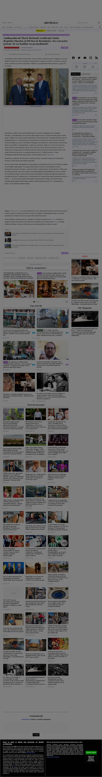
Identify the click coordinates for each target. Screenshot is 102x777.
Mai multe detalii (31, 752)
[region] (51, 758)
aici (14, 765)
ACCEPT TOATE (91, 752)
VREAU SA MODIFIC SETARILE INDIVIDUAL (91, 759)
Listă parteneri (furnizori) (53, 757)
